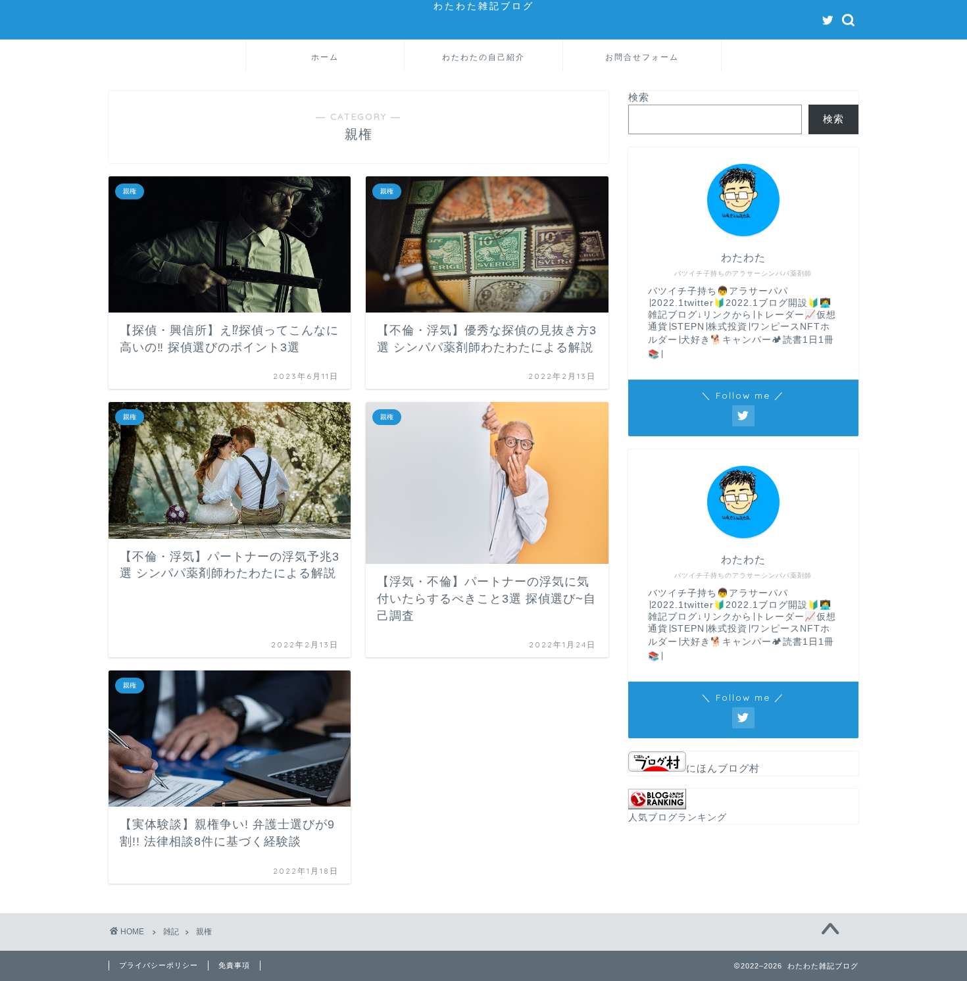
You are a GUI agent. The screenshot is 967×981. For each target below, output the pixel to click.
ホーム (325, 57)
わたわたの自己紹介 (483, 57)
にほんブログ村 (723, 768)
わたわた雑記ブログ (484, 5)
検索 (638, 97)
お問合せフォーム (642, 57)
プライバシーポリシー (158, 965)
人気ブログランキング (677, 817)
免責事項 (234, 965)
